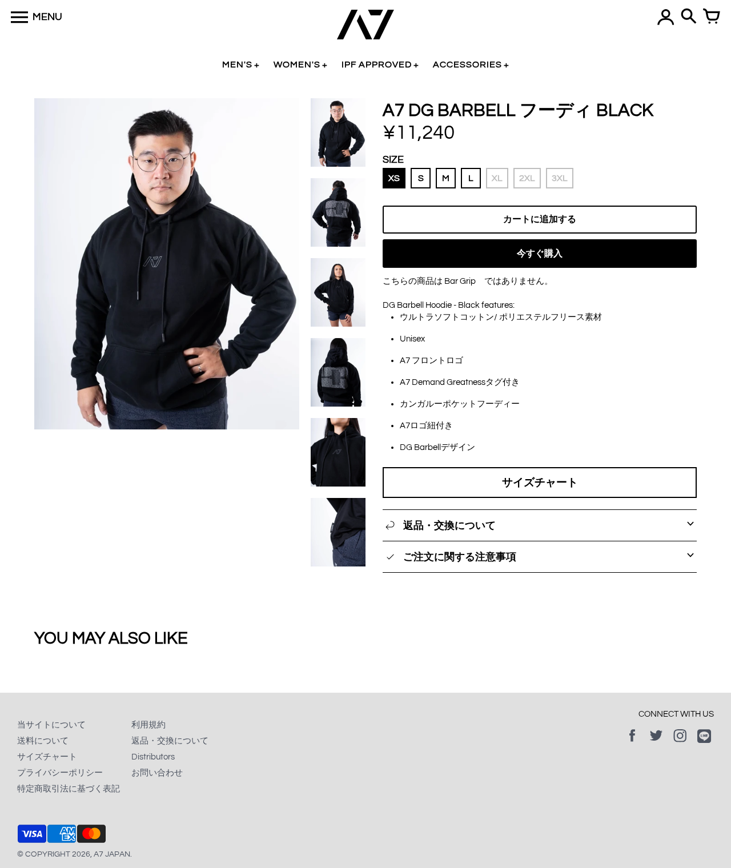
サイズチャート (540, 482)
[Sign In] (665, 17)
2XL (527, 178)
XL (497, 178)
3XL (560, 178)
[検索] (688, 17)
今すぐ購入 (540, 253)
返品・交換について (169, 741)
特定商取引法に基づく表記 (68, 789)
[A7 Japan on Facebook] (632, 744)
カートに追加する (539, 219)
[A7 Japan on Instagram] (680, 744)
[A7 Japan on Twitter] (656, 744)
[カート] (711, 17)
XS (394, 178)
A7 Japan (112, 854)
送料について (43, 741)
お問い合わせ (157, 773)
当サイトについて (51, 725)
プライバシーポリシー (60, 773)
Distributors (153, 757)
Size (393, 159)
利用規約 (148, 725)
